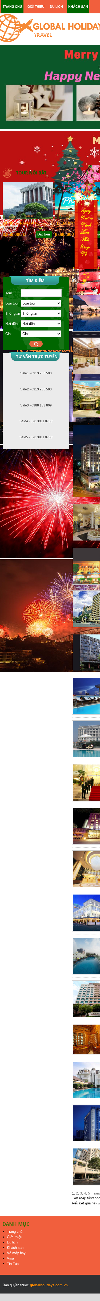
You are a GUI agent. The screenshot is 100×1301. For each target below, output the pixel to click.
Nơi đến (11, 324)
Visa (10, 1258)
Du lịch (12, 1242)
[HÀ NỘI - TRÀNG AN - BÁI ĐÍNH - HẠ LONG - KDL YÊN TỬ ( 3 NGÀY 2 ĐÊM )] (28, 218)
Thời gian (12, 313)
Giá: (8, 334)
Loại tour (12, 303)
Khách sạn (15, 1248)
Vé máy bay (16, 1253)
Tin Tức (13, 1264)
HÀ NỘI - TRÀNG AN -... (22, 223)
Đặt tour (43, 234)
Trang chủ (14, 1232)
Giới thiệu (14, 1237)
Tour (8, 293)
